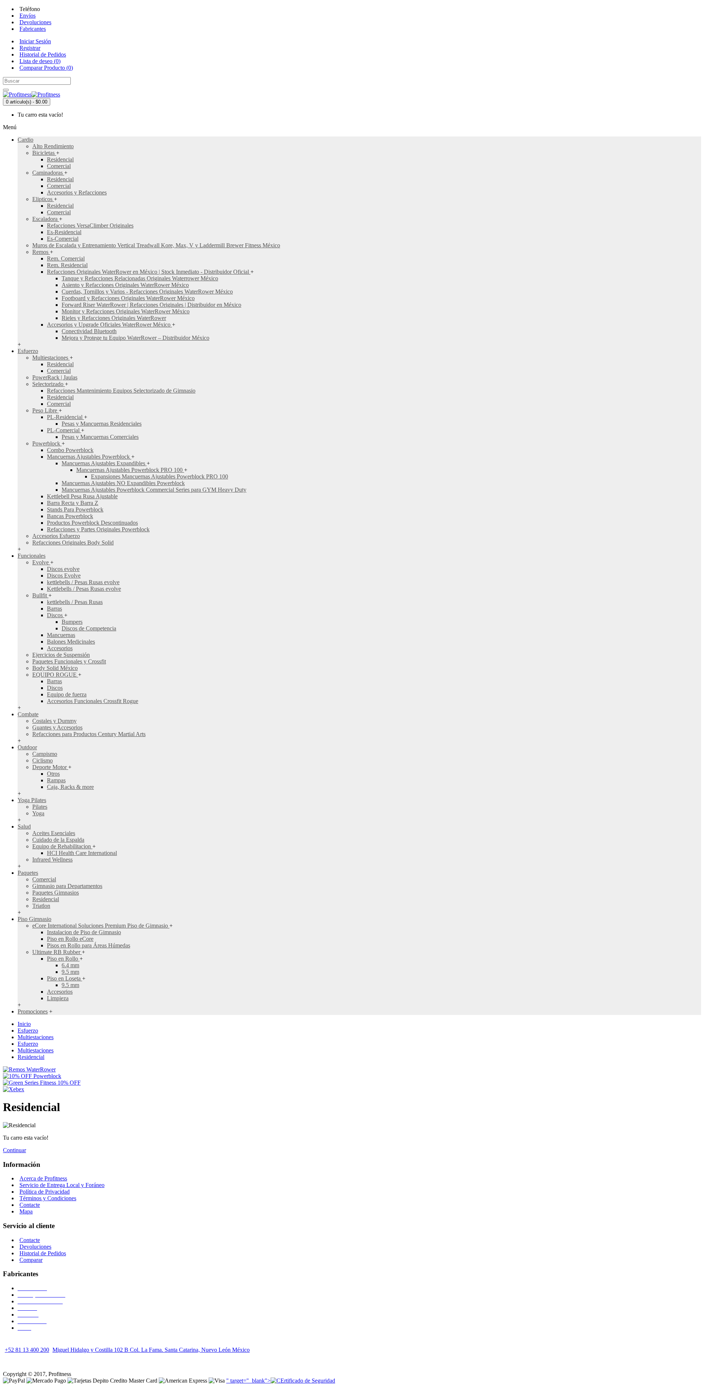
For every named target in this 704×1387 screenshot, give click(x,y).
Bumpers (72, 622)
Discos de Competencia (89, 628)
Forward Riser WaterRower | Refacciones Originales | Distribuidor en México (151, 305)
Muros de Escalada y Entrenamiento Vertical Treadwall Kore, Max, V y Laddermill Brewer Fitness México (156, 245)
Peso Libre (45, 410)
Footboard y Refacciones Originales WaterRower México (128, 298)
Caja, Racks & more (70, 787)
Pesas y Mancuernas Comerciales (100, 437)
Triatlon (41, 906)
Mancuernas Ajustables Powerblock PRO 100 (130, 470)
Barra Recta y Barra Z (72, 503)
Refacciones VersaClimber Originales (90, 225)
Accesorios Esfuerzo (56, 536)
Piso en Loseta (64, 978)
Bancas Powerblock (70, 516)
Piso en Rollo (63, 958)
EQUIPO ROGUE (55, 674)
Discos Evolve (64, 575)
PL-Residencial (65, 417)
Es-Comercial (62, 239)
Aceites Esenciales (53, 833)
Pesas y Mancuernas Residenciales (102, 424)
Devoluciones (35, 1247)
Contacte (29, 1205)
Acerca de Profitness (43, 1178)
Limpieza (58, 998)
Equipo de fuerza (67, 694)
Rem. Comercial (66, 258)
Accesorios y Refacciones (77, 192)
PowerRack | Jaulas (54, 377)
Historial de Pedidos (42, 1253)
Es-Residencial (64, 232)
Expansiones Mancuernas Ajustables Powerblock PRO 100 (159, 476)
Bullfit (40, 595)
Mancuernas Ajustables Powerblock (89, 457)
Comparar (31, 1260)
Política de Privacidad (44, 1191)
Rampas (56, 780)
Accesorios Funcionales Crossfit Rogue (92, 701)
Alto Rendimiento (53, 146)
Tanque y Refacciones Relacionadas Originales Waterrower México (140, 278)
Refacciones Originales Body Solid (73, 542)
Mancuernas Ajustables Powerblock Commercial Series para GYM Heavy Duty (154, 490)
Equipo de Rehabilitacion (62, 846)
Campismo (44, 754)
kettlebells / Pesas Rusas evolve (83, 582)
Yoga (38, 813)
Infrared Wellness (52, 859)
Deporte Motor (50, 767)
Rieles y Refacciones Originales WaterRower (114, 318)
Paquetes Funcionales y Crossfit (69, 661)
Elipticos (43, 199)
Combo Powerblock (70, 450)
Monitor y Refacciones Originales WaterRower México (126, 311)
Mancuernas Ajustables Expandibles (104, 463)
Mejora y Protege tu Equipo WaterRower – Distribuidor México (135, 338)
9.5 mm (70, 972)
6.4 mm (70, 965)
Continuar (14, 1150)
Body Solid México (55, 668)
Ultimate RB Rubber (57, 952)
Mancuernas (61, 635)
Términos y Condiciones (47, 1198)
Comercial (59, 166)
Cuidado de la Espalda (58, 840)
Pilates (39, 807)
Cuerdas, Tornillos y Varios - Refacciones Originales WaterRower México (147, 291)
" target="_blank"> (248, 1380)
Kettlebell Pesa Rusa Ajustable (82, 496)
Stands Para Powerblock (75, 509)
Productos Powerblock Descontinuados (92, 523)
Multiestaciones (51, 357)
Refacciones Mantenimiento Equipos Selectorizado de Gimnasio (121, 390)
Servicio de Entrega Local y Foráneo (61, 1185)
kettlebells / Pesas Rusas (75, 602)
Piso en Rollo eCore (70, 939)
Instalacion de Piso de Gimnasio (84, 932)
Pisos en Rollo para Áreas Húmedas (88, 945)
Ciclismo (42, 760)
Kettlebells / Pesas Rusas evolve (84, 589)
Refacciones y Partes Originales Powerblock (98, 529)
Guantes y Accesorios (57, 727)
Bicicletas (44, 153)
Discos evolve (63, 569)
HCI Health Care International (82, 853)
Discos (55, 615)
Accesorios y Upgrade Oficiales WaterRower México (109, 324)
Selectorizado (48, 384)
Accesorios (60, 648)
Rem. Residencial (67, 265)
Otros (53, 774)
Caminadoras (48, 173)
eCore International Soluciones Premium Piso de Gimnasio (100, 925)
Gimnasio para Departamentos (67, 886)
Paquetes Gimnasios (55, 892)
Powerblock (47, 443)
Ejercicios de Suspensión (61, 655)
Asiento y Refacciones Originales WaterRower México (125, 285)
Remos (41, 252)
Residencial (60, 159)
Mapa (26, 1211)
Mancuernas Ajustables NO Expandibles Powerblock (123, 483)
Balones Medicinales (71, 641)
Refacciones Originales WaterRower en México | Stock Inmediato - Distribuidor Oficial (148, 272)
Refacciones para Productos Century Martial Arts (89, 734)
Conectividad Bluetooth (89, 331)
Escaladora (45, 219)
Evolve (41, 562)
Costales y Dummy (54, 721)
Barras (54, 608)
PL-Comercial (64, 430)
